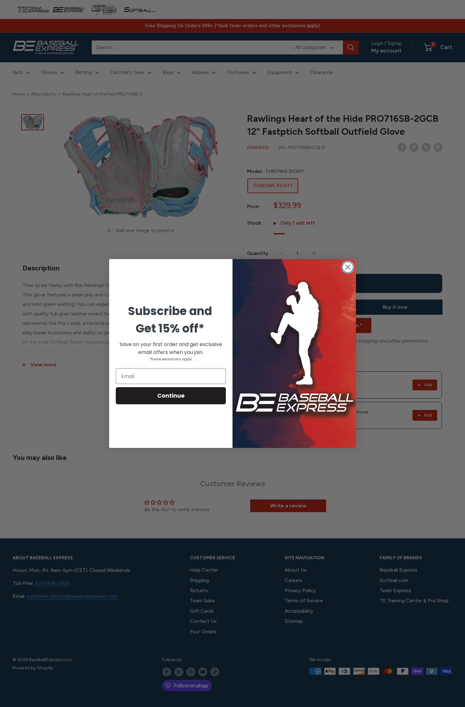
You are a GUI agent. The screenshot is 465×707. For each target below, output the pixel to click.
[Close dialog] (347, 267)
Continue (171, 396)
